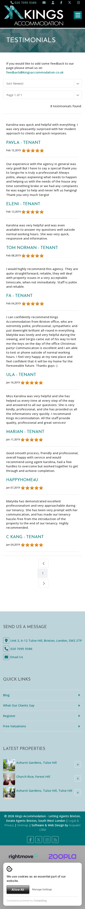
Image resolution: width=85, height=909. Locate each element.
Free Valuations (14, 726)
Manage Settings (42, 889)
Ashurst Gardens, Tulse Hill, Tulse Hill (44, 790)
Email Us (16, 657)
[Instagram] (78, 2)
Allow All (18, 889)
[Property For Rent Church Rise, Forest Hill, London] (9, 779)
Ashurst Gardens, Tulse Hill (36, 762)
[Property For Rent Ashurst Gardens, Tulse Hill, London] (9, 765)
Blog (6, 695)
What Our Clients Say (18, 705)
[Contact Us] (53, 2)
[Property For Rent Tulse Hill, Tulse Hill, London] (9, 793)
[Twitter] (69, 2)
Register (9, 716)
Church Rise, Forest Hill (33, 776)
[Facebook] (61, 2)
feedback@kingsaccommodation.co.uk (35, 72)
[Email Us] (44, 2)
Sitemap (22, 825)
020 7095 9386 (25, 2)
